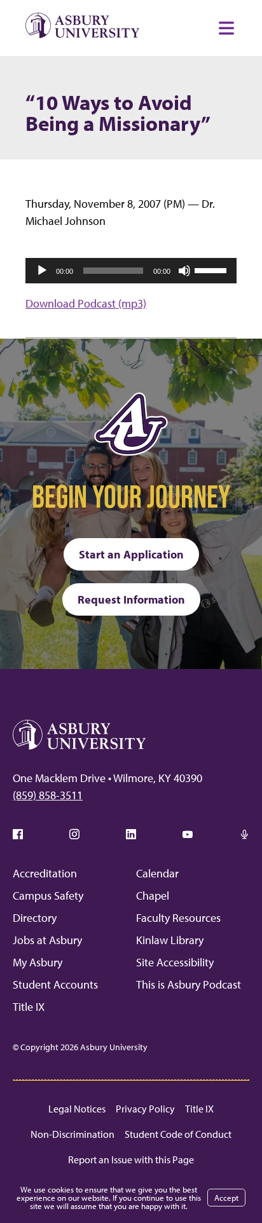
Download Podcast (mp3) (85, 303)
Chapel (152, 895)
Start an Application (131, 554)
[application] (131, 270)
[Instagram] (74, 834)
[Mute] (184, 270)
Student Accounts (55, 984)
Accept (226, 1198)
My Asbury (37, 962)
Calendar (157, 873)
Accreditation (45, 873)
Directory (35, 917)
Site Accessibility (175, 962)
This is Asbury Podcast (188, 984)
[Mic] (244, 834)
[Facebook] (18, 834)
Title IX (29, 1006)
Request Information (131, 599)
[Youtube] (188, 834)
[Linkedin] (131, 834)
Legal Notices (77, 1108)
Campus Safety (48, 895)
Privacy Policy (145, 1108)
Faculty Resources (178, 917)
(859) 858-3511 (48, 795)
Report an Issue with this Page (131, 1159)
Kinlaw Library (169, 940)
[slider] (212, 269)
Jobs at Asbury (47, 940)
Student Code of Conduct (178, 1134)
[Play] (42, 270)
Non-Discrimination (72, 1134)
